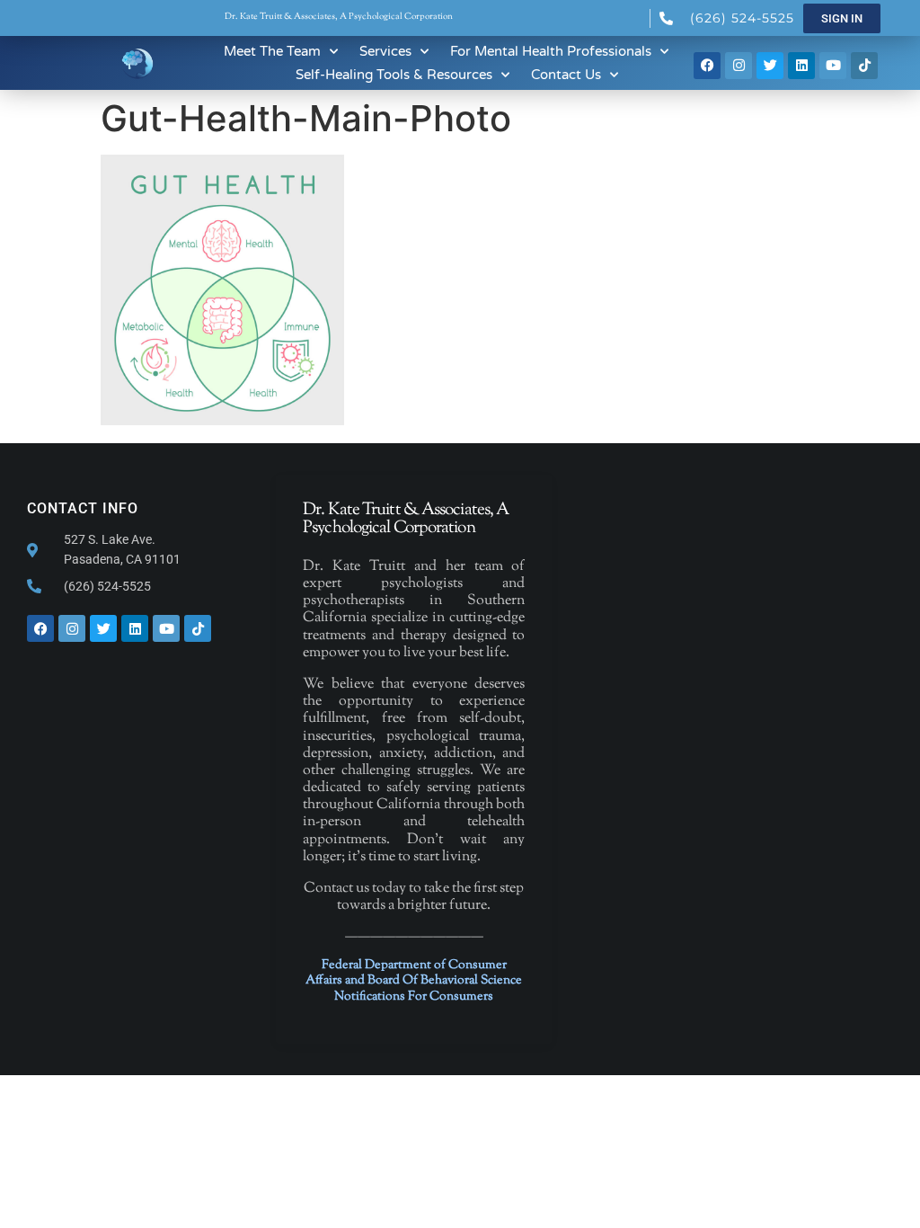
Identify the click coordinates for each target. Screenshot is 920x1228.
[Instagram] (738, 65)
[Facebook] (707, 65)
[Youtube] (832, 65)
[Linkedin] (801, 65)
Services (385, 51)
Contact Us (566, 75)
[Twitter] (769, 65)
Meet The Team (272, 51)
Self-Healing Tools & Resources (394, 75)
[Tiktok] (864, 65)
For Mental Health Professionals (550, 51)
